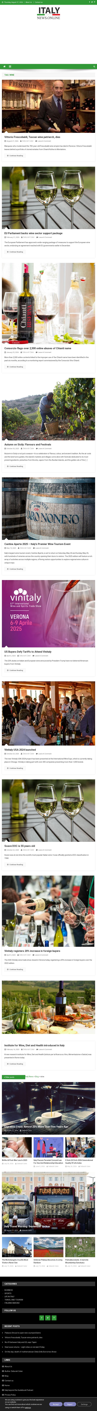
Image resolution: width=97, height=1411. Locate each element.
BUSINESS (9, 1290)
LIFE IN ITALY (9, 1297)
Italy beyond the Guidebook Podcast (19, 1390)
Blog (6, 1376)
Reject (69, 1404)
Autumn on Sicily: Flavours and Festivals (27, 444)
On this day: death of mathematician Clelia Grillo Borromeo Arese (30, 1352)
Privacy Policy (10, 1395)
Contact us (39, 2)
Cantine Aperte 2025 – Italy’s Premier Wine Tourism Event (37, 544)
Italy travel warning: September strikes (27, 1226)
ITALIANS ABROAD (12, 1303)
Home (7, 1385)
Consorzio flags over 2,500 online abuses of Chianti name (37, 348)
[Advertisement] (48, 45)
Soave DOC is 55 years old (19, 845)
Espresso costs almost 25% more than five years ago (36, 1126)
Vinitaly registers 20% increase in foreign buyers (32, 950)
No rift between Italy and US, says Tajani (21, 1342)
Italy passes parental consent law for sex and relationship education (48, 1161)
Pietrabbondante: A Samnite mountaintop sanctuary (76, 1261)
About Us (29, 2)
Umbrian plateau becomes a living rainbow (48, 1261)
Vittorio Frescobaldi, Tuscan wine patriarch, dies (32, 137)
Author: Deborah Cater (14, 1371)
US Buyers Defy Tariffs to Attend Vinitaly (27, 651)
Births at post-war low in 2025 (14, 1160)
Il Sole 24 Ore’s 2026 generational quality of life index (79, 1161)
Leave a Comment (44, 141)
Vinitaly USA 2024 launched (20, 749)
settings (28, 1408)
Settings (84, 1404)
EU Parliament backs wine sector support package (33, 233)
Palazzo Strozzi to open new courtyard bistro (23, 1333)
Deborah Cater (27, 141)
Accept (56, 1404)
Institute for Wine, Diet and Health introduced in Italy (34, 1045)
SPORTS (8, 1293)
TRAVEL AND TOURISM (14, 1300)
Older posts (9, 1077)
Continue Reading (16, 156)
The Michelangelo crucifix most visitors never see (15, 1261)
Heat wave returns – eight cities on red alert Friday (25, 1347)
